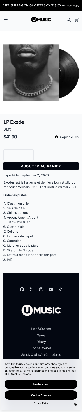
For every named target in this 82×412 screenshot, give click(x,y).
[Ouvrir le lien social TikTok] (60, 289)
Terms (41, 335)
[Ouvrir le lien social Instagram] (41, 289)
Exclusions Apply (70, 5)
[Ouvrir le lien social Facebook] (22, 289)
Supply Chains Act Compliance (41, 354)
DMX (7, 129)
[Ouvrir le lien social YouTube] (51, 289)
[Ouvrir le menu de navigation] (6, 19)
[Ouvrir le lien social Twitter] (31, 289)
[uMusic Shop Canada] (41, 19)
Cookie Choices (41, 348)
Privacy (41, 342)
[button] (41, 137)
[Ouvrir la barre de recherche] (68, 19)
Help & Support (41, 329)
